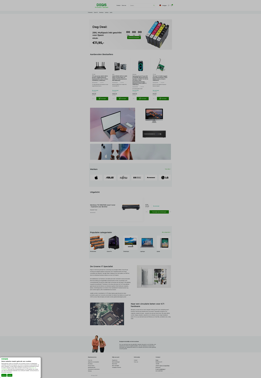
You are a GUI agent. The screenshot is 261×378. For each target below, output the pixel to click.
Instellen (10, 375)
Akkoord (4, 375)
